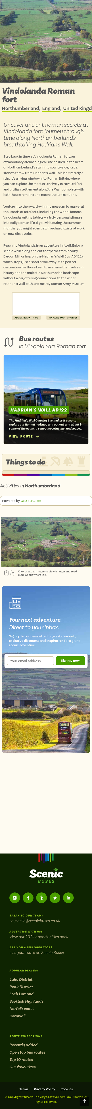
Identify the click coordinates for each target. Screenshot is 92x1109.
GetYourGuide (31, 501)
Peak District (21, 987)
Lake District (20, 979)
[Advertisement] (46, 304)
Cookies (67, 1089)
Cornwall (17, 1016)
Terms (24, 1089)
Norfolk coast (21, 1008)
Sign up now (70, 661)
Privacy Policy (44, 1089)
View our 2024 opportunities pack (38, 936)
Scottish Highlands (26, 1001)
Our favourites (22, 1067)
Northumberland (20, 108)
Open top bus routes (27, 1052)
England (51, 108)
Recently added (23, 1045)
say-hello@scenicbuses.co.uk (34, 920)
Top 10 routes (21, 1059)
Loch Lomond (21, 994)
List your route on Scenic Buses (36, 952)
